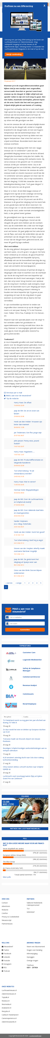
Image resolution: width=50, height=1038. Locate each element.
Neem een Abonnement (36, 946)
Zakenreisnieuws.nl (9, 994)
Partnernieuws (7, 924)
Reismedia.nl (6, 1004)
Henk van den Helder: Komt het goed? (29, 532)
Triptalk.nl (5, 997)
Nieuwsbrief (8, 946)
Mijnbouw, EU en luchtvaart (15, 820)
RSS (5, 967)
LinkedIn (7, 957)
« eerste (9, 583)
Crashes (25, 717)
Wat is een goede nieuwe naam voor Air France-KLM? (24, 844)
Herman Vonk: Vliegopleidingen (26, 490)
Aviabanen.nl (6, 1008)
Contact (5, 903)
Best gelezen (7, 717)
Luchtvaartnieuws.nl (9, 990)
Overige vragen (32, 960)
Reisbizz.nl (5, 1001)
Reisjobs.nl (6, 1011)
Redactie (5, 910)
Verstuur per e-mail (14, 392)
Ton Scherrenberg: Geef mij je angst (28, 540)
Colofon (5, 913)
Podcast (7, 971)
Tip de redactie (12, 398)
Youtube (7, 960)
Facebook (7, 953)
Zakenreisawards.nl (9, 1022)
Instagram (7, 964)
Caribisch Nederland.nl (10, 1015)
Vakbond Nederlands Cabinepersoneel (34, 904)
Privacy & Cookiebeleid (10, 917)
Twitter (6, 950)
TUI (28, 908)
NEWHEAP (31, 912)
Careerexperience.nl (9, 1018)
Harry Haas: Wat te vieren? (25, 482)
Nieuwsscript (6, 920)
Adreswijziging (32, 953)
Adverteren (6, 906)
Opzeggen (30, 957)
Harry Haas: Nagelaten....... (24, 451)
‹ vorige (18, 583)
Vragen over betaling (34, 950)
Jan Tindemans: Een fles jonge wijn (28, 432)
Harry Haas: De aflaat (22, 402)
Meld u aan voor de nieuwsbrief (18, 395)
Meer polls (7, 877)
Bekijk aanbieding (14, 54)
